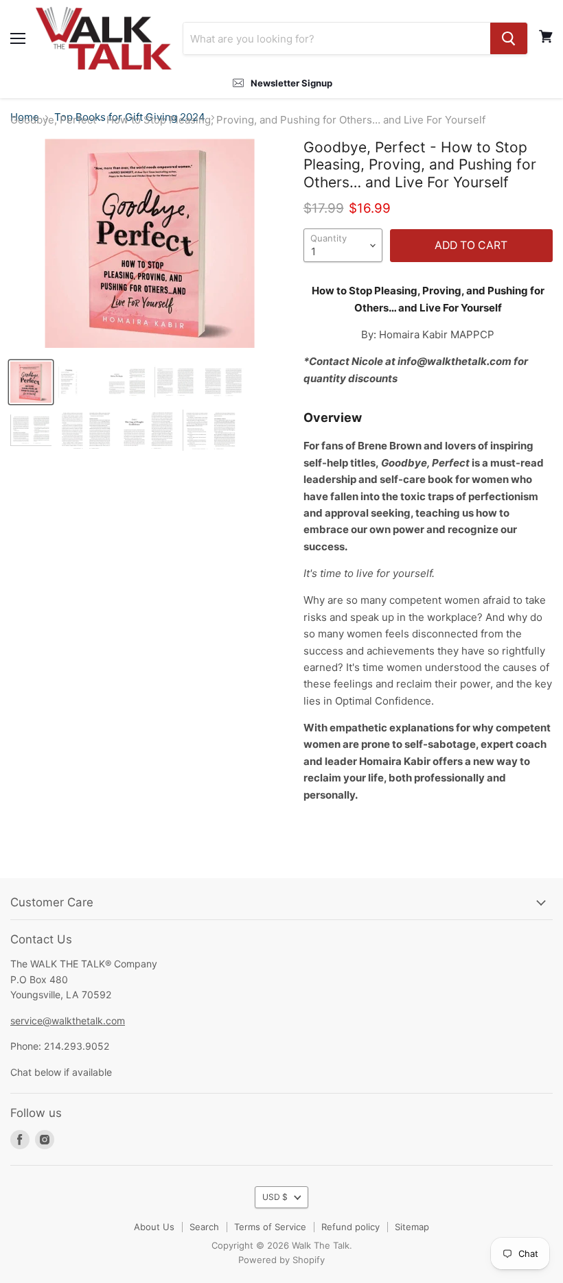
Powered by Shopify (281, 1259)
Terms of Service (270, 1226)
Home (24, 117)
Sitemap (412, 1226)
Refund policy (350, 1226)
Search (204, 1226)
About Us (154, 1226)
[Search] (508, 38)
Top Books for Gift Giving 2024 (129, 117)
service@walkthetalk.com (67, 1020)
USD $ (275, 1197)
